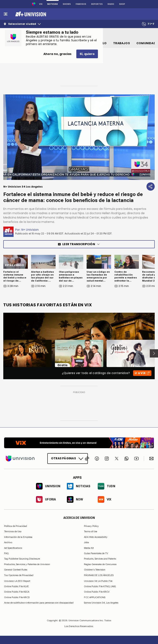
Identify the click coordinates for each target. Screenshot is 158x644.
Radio (111, 4)
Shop (122, 4)
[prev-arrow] (0, 353)
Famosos (81, 4)
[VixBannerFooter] (79, 442)
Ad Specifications (13, 547)
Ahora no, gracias (57, 54)
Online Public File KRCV (96, 591)
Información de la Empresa (18, 536)
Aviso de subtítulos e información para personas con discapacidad (38, 602)
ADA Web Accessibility (95, 536)
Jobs (86, 542)
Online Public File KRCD (17, 597)
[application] (79, 137)
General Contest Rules (15, 569)
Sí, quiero (87, 54)
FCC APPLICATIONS (94, 597)
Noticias (52, 4)
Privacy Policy (91, 526)
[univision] (30, 14)
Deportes (97, 4)
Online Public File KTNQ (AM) (100, 586)
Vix (40, 4)
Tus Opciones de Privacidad (18, 575)
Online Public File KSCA (16, 591)
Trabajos (121, 43)
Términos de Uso (12, 531)
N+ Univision (30, 230)
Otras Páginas (63, 458)
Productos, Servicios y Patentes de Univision (27, 564)
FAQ (6, 553)
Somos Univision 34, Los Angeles (101, 602)
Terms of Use (90, 531)
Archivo (8, 542)
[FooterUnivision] (20, 458)
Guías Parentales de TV (96, 553)
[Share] (150, 186)
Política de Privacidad (15, 526)
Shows (67, 4)
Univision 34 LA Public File (98, 580)
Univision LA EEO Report (17, 580)
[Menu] (5, 14)
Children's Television (94, 569)
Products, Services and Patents (100, 558)
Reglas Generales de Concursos (100, 564)
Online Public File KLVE (16, 586)
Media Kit (89, 547)
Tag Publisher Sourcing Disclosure (22, 558)
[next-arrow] (154, 353)
